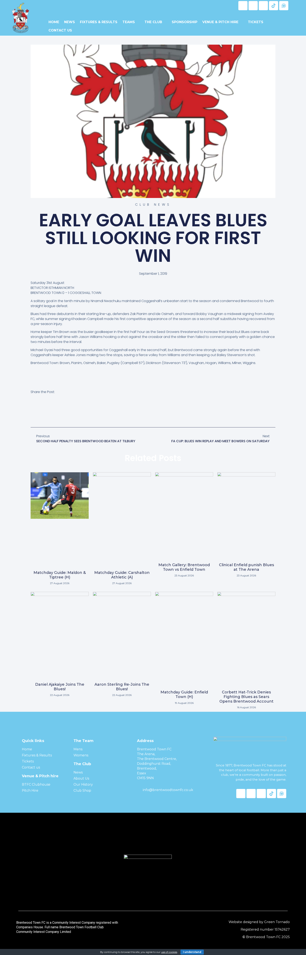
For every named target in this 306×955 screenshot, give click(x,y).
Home (54, 22)
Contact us (60, 30)
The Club (153, 22)
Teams (128, 22)
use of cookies (169, 952)
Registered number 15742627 (265, 929)
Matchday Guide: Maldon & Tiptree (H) (60, 575)
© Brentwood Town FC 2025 (266, 937)
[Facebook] (243, 5)
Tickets (255, 22)
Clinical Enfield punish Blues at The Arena (246, 567)
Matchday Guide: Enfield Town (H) (184, 694)
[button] (33, 411)
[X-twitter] (253, 5)
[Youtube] (263, 5)
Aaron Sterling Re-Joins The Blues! (122, 686)
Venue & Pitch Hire (220, 22)
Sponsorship (184, 22)
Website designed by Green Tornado (259, 922)
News (69, 22)
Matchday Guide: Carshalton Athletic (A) (122, 575)
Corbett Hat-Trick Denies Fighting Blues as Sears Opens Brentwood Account (246, 696)
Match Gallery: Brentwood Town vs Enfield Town (184, 567)
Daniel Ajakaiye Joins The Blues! (59, 686)
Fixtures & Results (98, 22)
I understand (192, 952)
